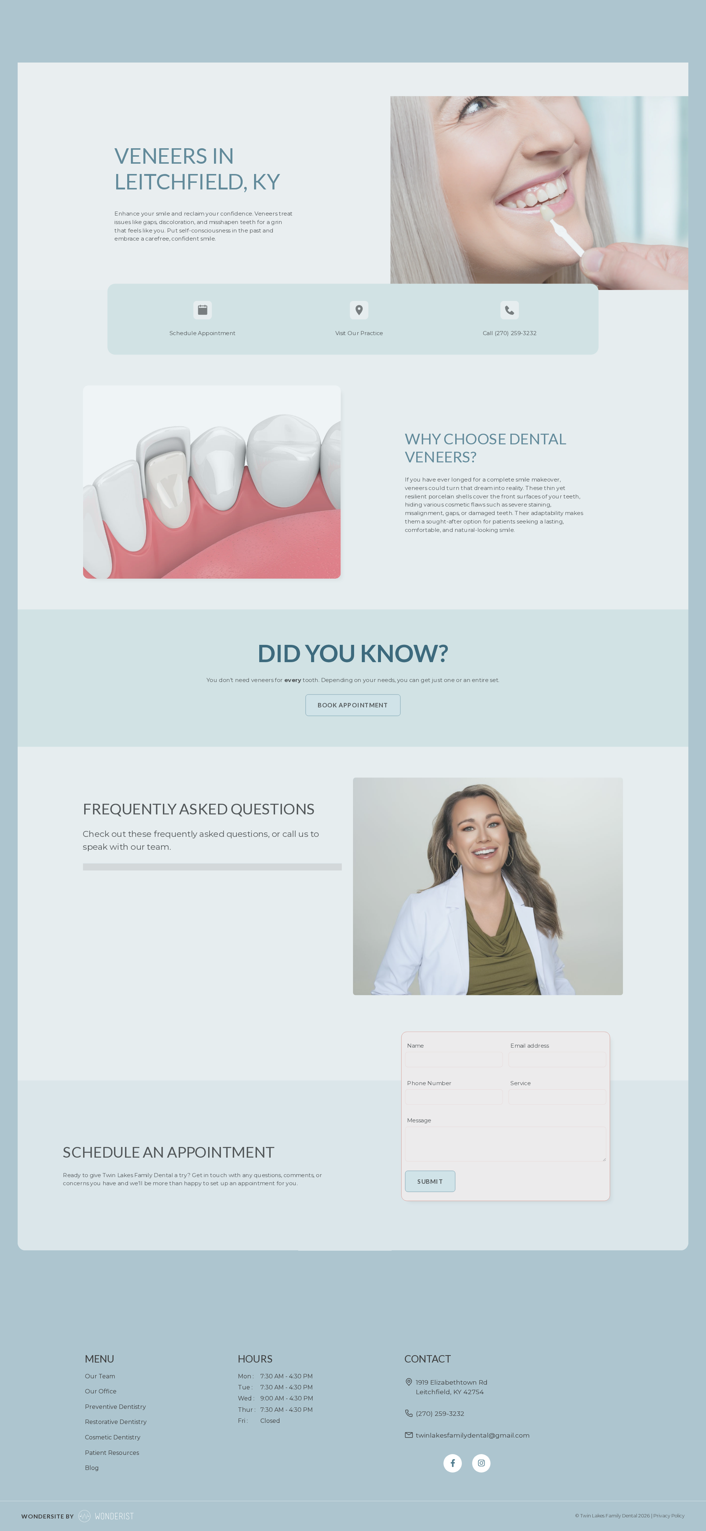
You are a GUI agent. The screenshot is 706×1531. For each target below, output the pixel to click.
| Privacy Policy (668, 1515)
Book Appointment (353, 705)
